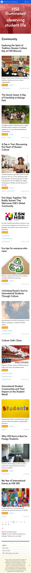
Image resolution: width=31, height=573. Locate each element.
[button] (11, 543)
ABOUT (4, 545)
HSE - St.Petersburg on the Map (10, 553)
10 (3, 524)
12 (8, 524)
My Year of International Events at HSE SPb (13, 482)
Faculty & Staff (6, 550)
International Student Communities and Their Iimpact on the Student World (13, 390)
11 (5, 524)
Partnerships (5, 548)
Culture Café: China (12, 340)
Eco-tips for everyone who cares (14, 250)
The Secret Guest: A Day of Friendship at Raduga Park (14, 97)
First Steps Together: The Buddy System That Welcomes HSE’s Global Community (14, 201)
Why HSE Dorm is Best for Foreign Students (14, 437)
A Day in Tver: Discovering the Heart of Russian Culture (14, 147)
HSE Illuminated (15, 11)
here (21, 562)
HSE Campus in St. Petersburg (11, 1)
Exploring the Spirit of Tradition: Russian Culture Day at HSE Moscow (14, 48)
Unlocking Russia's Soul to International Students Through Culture (15, 293)
